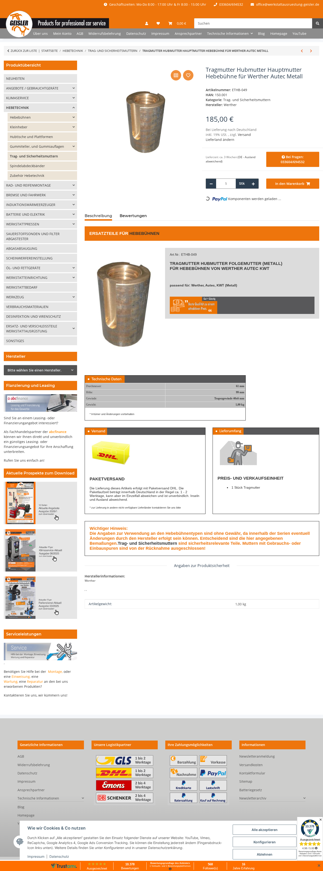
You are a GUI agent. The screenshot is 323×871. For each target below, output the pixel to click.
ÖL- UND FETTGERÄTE (23, 268)
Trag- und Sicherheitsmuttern (247, 100)
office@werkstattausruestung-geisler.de (287, 4)
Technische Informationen (38, 798)
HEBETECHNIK (17, 107)
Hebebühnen (144, 233)
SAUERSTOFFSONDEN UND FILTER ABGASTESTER (33, 236)
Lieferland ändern (220, 139)
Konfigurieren (264, 842)
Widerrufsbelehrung (104, 33)
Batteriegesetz (250, 790)
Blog (261, 33)
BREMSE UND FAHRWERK (26, 195)
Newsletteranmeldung (257, 756)
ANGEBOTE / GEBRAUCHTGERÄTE (32, 88)
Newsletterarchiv (252, 798)
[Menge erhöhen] (253, 183)
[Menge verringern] (211, 183)
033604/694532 (230, 4)
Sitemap (245, 781)
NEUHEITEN (15, 78)
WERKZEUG (15, 297)
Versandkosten (251, 765)
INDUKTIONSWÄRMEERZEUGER (30, 204)
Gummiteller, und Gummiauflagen (37, 146)
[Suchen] (317, 23)
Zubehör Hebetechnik (27, 175)
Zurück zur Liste (24, 51)
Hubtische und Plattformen (31, 136)
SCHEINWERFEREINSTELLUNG (29, 258)
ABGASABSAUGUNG (21, 248)
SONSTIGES (15, 341)
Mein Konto (62, 33)
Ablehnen (264, 854)
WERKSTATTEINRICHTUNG (26, 277)
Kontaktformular (252, 773)
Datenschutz (59, 856)
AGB (80, 33)
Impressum (35, 856)
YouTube (299, 33)
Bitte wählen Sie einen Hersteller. (34, 370)
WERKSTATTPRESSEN (22, 224)
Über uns (40, 33)
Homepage (278, 33)
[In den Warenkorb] (88, 63)
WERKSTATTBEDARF (21, 287)
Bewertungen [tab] (133, 216)
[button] (146, 23)
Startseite (20, 33)
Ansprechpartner (188, 33)
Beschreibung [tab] (98, 216)
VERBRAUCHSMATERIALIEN (27, 306)
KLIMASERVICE (17, 98)
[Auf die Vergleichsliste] (176, 75)
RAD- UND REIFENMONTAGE (28, 185)
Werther (232, 268)
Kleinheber (18, 127)
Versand (244, 134)
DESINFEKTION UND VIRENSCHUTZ (33, 316)
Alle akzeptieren (265, 830)
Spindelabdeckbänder (27, 166)
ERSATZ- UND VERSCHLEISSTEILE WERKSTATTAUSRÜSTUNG (31, 328)
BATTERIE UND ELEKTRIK (25, 214)
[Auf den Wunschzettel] (188, 75)
